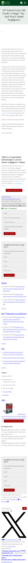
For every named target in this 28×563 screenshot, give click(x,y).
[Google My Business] (12, 539)
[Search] (24, 508)
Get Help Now (9, 275)
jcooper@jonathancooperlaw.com (11, 199)
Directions (6, 395)
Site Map (3, 562)
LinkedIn (16, 205)
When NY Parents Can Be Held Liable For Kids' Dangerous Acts (14, 302)
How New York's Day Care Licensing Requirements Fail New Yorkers (14, 289)
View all (3, 308)
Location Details (7, 391)
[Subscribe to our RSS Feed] (15, 314)
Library (4, 283)
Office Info (15, 499)
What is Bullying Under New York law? (13, 358)
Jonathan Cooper (6, 196)
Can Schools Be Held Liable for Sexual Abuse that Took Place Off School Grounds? (13, 337)
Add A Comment (9, 233)
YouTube (23, 205)
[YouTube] (3, 539)
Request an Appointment (14, 190)
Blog (3, 314)
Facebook (6, 205)
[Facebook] (11, 511)
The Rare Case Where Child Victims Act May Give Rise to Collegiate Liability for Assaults (14, 329)
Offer (3, 400)
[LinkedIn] (2, 539)
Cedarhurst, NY (18, 181)
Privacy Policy (12, 546)
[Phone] (21, 3)
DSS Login (9, 562)
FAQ (3, 349)
